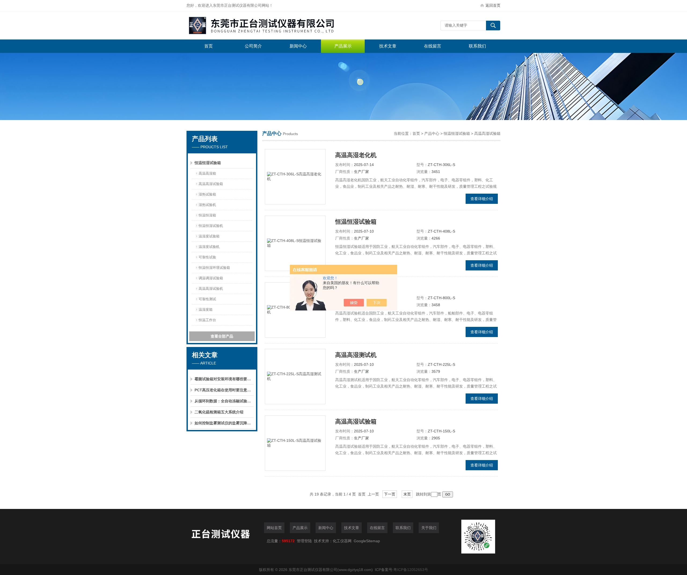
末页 (407, 494)
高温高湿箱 (207, 173)
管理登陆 (304, 541)
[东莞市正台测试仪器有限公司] (267, 25)
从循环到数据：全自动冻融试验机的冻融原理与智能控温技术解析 (224, 401)
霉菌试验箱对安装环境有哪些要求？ (224, 379)
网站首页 (274, 528)
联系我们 (477, 46)
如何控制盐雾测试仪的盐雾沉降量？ (224, 423)
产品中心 (431, 133)
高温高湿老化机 (356, 155)
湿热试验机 (207, 205)
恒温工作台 (207, 320)
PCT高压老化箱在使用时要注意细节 (224, 390)
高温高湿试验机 (211, 289)
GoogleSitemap (367, 541)
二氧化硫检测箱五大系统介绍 (219, 412)
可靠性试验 (207, 257)
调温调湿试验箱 (211, 278)
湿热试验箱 (207, 194)
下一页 (389, 494)
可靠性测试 (207, 299)
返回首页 (492, 5)
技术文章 (387, 46)
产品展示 (343, 46)
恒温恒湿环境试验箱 (214, 268)
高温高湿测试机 (356, 355)
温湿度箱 (206, 310)
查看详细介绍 (481, 199)
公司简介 (253, 46)
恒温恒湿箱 (207, 215)
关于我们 (428, 528)
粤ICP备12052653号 (410, 569)
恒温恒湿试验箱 (208, 163)
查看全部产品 (222, 336)
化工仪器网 (342, 541)
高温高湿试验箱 (211, 184)
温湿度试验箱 (209, 236)
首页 (208, 46)
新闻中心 (298, 46)
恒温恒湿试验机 (211, 226)
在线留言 (432, 46)
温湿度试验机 (209, 247)
